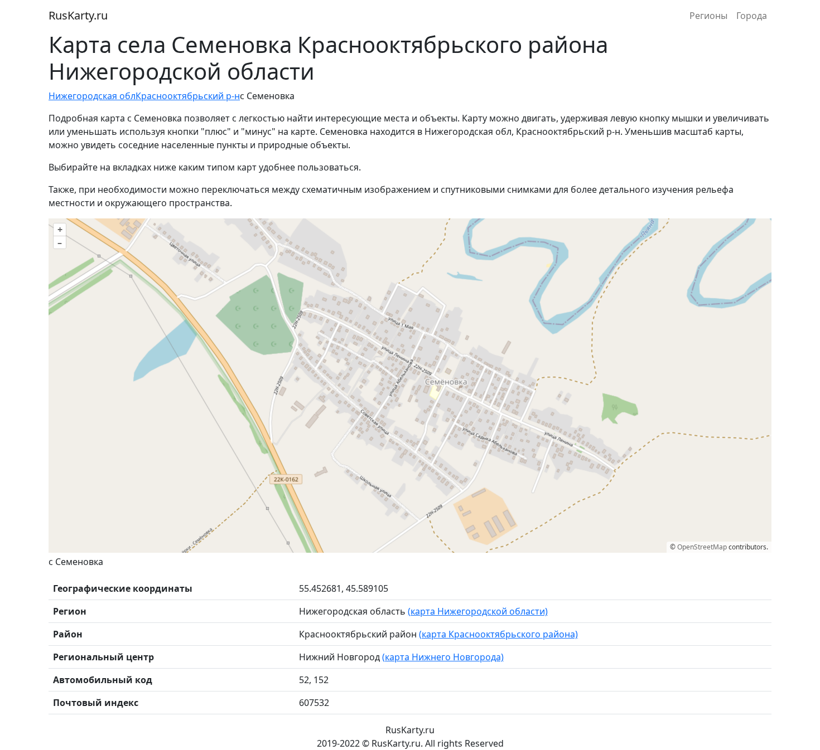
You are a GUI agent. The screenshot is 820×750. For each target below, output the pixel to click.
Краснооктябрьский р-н (188, 96)
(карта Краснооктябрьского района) (498, 634)
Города (751, 15)
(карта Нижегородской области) (478, 611)
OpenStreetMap (702, 547)
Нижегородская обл (92, 96)
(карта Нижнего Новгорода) (443, 657)
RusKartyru (78, 15)
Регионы (708, 15)
